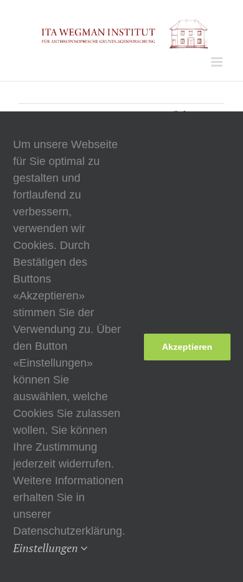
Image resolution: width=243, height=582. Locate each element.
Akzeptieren (187, 347)
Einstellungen (46, 547)
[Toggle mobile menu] (217, 61)
